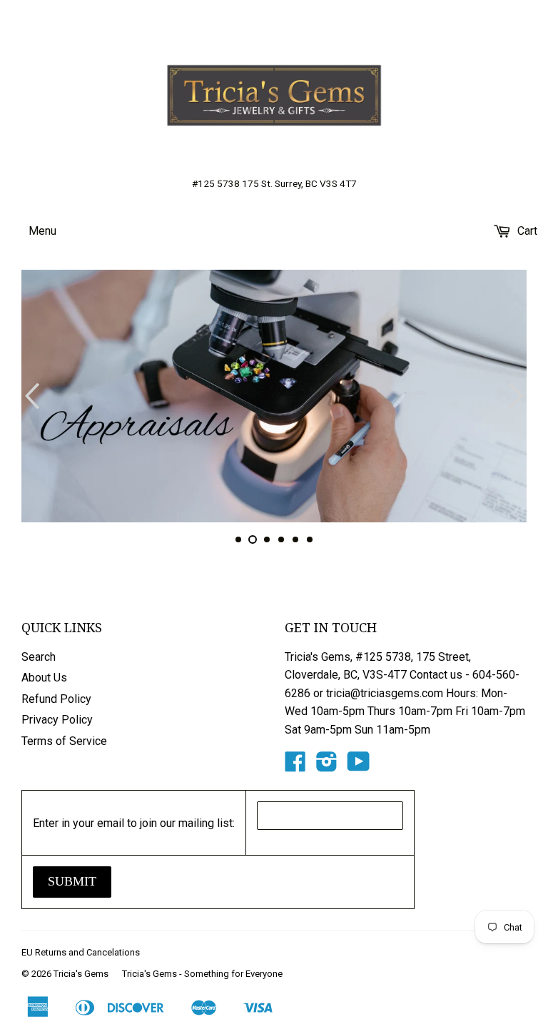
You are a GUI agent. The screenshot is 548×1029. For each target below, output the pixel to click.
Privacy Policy (57, 719)
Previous (30, 396)
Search (38, 657)
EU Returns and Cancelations (80, 952)
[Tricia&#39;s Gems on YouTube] (358, 766)
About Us (44, 677)
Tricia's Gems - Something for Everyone (202, 973)
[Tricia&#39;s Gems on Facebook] (295, 766)
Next (518, 396)
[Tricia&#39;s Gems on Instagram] (327, 766)
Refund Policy (56, 699)
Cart (525, 231)
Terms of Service (64, 741)
